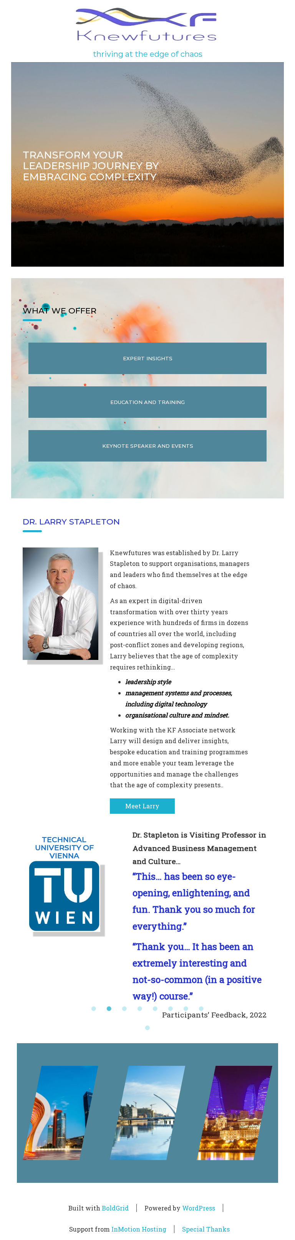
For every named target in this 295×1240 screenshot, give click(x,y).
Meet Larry (142, 806)
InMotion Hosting (138, 1229)
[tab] (94, 1008)
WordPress (198, 1208)
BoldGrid (115, 1208)
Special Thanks (206, 1229)
